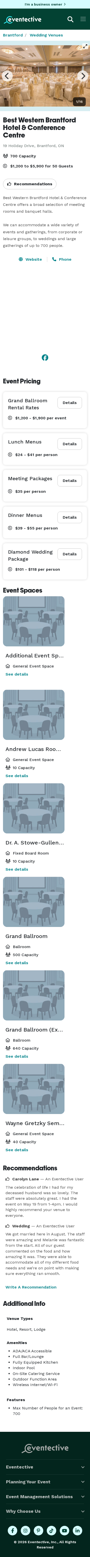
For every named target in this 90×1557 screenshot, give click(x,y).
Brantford (13, 35)
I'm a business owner (43, 4)
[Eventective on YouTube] (64, 1530)
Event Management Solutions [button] (39, 1496)
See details (17, 674)
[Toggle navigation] (83, 19)
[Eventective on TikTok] (51, 1530)
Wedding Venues (46, 35)
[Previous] (7, 75)
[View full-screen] (85, 46)
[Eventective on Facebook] (12, 1530)
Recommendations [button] (32, 184)
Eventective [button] (19, 1467)
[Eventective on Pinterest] (38, 1530)
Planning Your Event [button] (28, 1481)
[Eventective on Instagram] (25, 1530)
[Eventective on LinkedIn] (77, 1530)
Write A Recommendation (31, 1287)
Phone (65, 259)
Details (70, 402)
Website (33, 259)
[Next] (82, 75)
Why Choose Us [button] (23, 1511)
